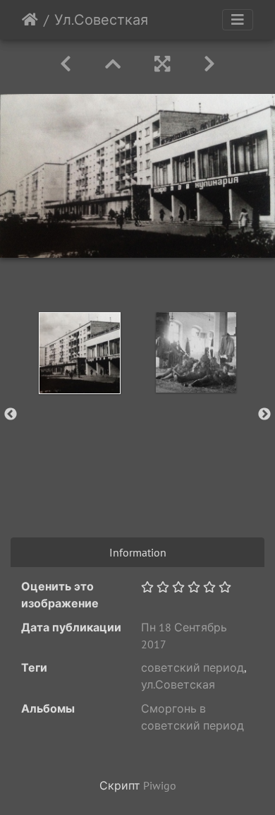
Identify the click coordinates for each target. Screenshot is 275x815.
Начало (30, 19)
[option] (79, 353)
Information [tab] (137, 552)
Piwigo (159, 785)
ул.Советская (178, 684)
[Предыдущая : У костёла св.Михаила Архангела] (65, 64)
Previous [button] (11, 415)
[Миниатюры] (113, 64)
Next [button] (264, 415)
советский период (192, 667)
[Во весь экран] (162, 64)
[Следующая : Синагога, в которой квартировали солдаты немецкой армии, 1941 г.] (209, 64)
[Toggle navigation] (237, 19)
